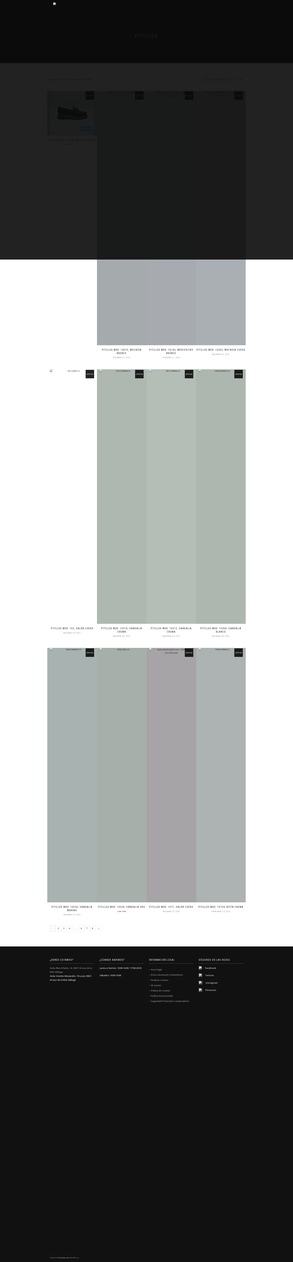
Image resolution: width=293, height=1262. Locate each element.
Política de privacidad (162, 995)
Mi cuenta (156, 985)
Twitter (209, 975)
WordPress (74, 1258)
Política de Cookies (160, 990)
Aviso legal (156, 969)
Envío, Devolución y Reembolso (167, 974)
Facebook (210, 968)
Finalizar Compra (159, 980)
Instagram (212, 982)
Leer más (122, 911)
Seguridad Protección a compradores (170, 1001)
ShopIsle (54, 1258)
